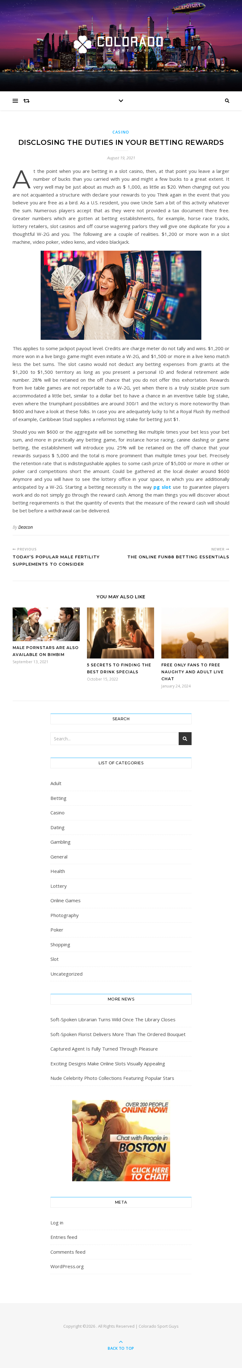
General (58, 856)
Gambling (60, 842)
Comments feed (67, 1252)
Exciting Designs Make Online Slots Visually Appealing (107, 1063)
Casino (121, 132)
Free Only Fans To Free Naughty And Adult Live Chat (192, 672)
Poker (56, 929)
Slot (54, 959)
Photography (64, 915)
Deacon (25, 527)
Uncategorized (66, 974)
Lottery (58, 886)
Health (57, 871)
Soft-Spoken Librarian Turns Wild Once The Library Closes (113, 1019)
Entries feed (63, 1237)
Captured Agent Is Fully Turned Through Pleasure (104, 1049)
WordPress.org (67, 1266)
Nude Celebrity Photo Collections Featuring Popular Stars (112, 1078)
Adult (55, 783)
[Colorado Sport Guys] (121, 44)
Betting (58, 798)
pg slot (162, 487)
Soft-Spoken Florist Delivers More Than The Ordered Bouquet (118, 1034)
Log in (56, 1222)
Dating (57, 827)
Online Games (65, 900)
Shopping (60, 944)
